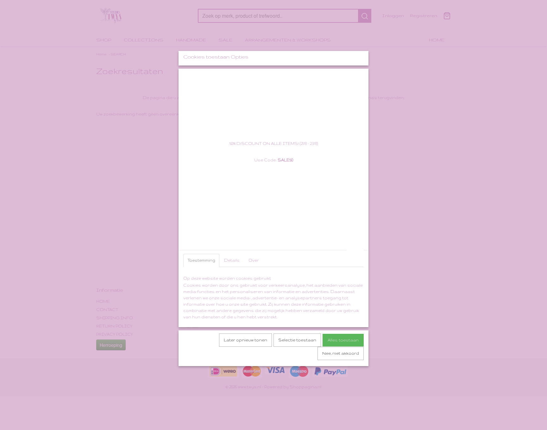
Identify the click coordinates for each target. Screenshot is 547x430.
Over (253, 260)
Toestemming (201, 260)
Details (232, 260)
